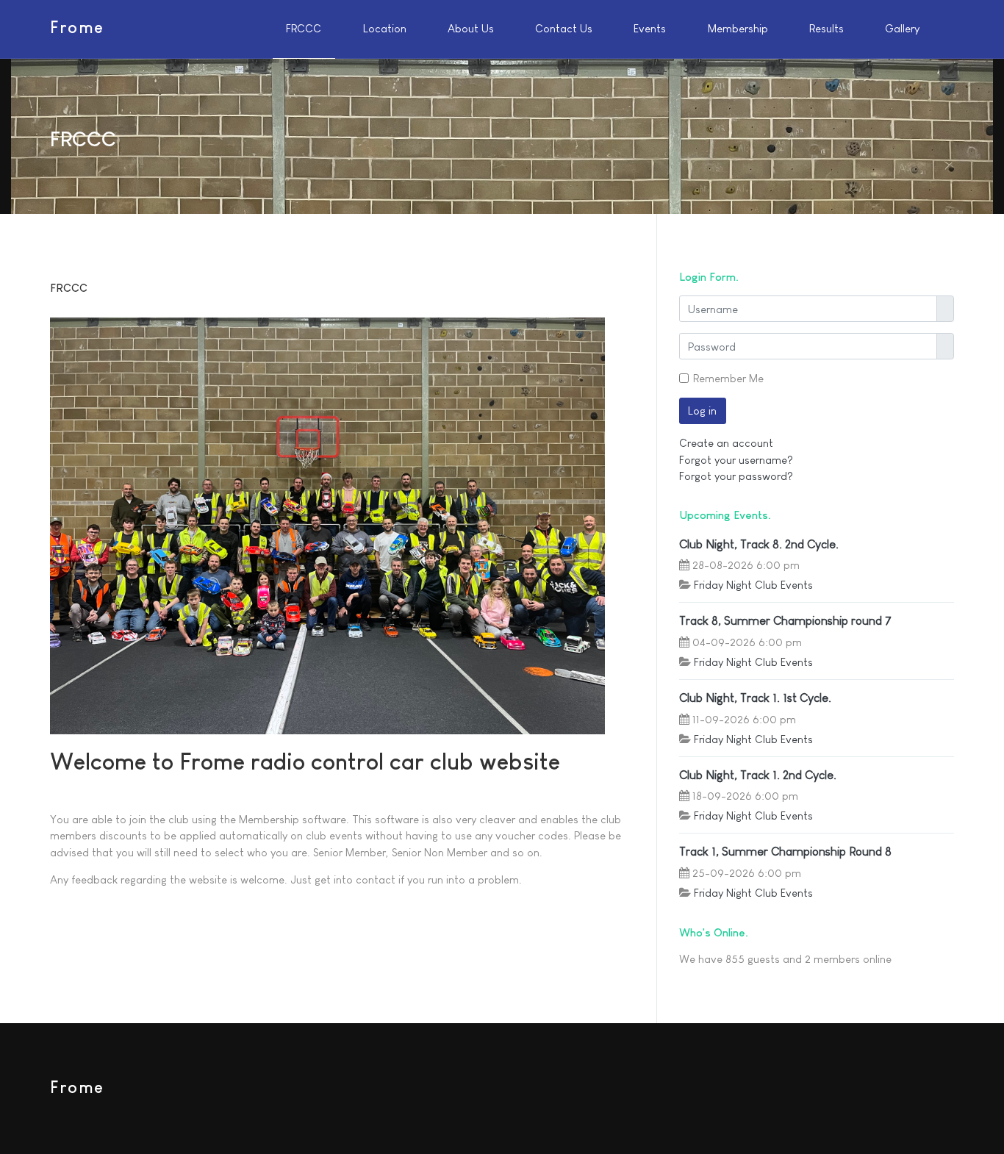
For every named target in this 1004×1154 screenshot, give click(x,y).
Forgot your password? (736, 476)
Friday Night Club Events (753, 584)
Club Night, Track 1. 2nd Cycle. (757, 774)
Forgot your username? (736, 460)
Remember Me (728, 378)
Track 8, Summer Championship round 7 (785, 620)
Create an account (726, 443)
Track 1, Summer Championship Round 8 (785, 851)
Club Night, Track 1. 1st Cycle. (755, 697)
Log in (702, 410)
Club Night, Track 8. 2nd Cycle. (759, 544)
